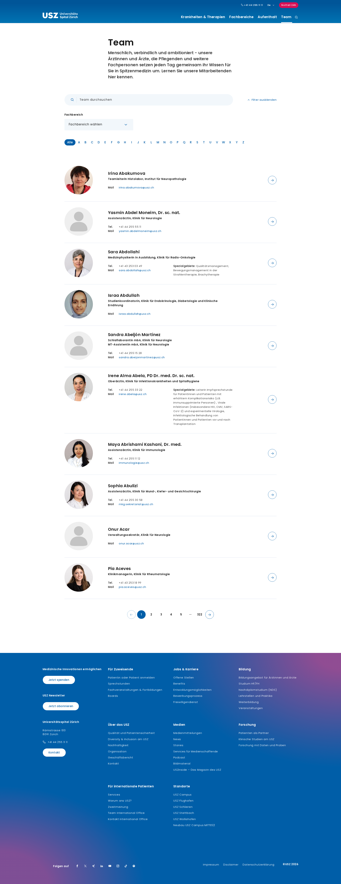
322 (199, 614)
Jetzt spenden (58, 680)
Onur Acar (119, 529)
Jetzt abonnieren (60, 706)
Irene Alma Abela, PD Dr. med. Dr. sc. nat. (151, 376)
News (177, 739)
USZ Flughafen (183, 800)
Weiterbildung (249, 702)
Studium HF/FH (249, 683)
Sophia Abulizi (123, 486)
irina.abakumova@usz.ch (136, 187)
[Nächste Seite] (209, 614)
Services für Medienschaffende (195, 751)
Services (114, 794)
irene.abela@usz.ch (133, 394)
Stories (178, 745)
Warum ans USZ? (120, 800)
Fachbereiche (241, 17)
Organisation (117, 751)
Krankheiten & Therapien (203, 17)
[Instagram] (118, 866)
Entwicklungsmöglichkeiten (192, 690)
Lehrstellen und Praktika (255, 696)
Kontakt (54, 752)
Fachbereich (73, 115)
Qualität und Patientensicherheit (131, 733)
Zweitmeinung (118, 807)
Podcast (179, 757)
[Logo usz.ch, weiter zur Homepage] (60, 16)
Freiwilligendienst (185, 702)
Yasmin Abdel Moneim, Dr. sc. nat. (144, 212)
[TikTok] (126, 866)
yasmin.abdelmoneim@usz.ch (140, 231)
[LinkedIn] (101, 866)
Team (285, 17)
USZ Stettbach (183, 813)
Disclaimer (230, 864)
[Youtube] (110, 866)
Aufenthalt (267, 17)
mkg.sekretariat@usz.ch (136, 504)
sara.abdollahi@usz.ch (135, 270)
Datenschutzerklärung (258, 864)
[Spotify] (133, 866)
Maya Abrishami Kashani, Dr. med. (145, 444)
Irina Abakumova (126, 173)
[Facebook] (77, 866)
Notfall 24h (288, 5)
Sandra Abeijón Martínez (134, 334)
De (269, 5)
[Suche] (296, 17)
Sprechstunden (119, 683)
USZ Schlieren (183, 807)
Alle (70, 142)
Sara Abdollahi (124, 252)
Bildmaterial (182, 763)
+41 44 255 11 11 (253, 5)
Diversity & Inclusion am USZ (128, 739)
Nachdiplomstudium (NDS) (258, 690)
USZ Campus (182, 794)
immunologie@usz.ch (134, 463)
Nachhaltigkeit (118, 745)
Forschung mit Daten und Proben (262, 745)
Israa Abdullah (124, 295)
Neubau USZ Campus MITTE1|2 (194, 825)
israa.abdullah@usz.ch (135, 314)
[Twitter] (85, 866)
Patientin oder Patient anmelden (131, 677)
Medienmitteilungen (187, 733)
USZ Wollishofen (184, 819)
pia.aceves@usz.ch (132, 587)
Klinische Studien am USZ (256, 739)
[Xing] (93, 866)
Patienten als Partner (254, 733)
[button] (98, 124)
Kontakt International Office (128, 819)
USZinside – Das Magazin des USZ (197, 770)
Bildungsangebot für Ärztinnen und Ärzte (268, 677)
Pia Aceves (119, 568)
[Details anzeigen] (272, 180)
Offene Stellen (183, 677)
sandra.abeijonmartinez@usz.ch (142, 357)
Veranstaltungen (251, 708)
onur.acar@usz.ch (131, 543)
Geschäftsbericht (120, 757)
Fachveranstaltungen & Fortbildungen (135, 690)
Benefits (179, 683)
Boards (113, 696)
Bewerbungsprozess (187, 696)
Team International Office (126, 813)
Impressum (211, 864)
